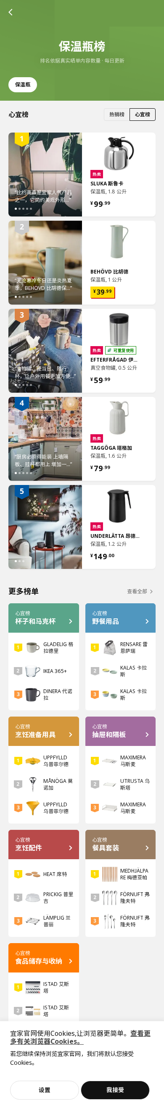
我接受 (115, 1090)
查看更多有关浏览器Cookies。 (80, 1037)
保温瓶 (22, 84)
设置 (44, 1090)
